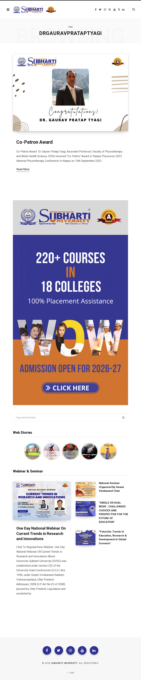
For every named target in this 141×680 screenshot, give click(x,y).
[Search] (131, 9)
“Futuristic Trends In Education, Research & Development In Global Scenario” (113, 537)
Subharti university (64, 663)
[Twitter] (59, 650)
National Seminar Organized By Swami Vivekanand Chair (111, 487)
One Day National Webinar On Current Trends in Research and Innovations (41, 533)
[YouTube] (82, 650)
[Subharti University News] (34, 9)
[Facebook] (47, 650)
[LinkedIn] (94, 650)
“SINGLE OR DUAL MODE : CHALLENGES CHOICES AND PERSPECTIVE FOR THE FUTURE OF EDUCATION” (113, 512)
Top (71, 673)
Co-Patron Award (34, 142)
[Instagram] (70, 650)
